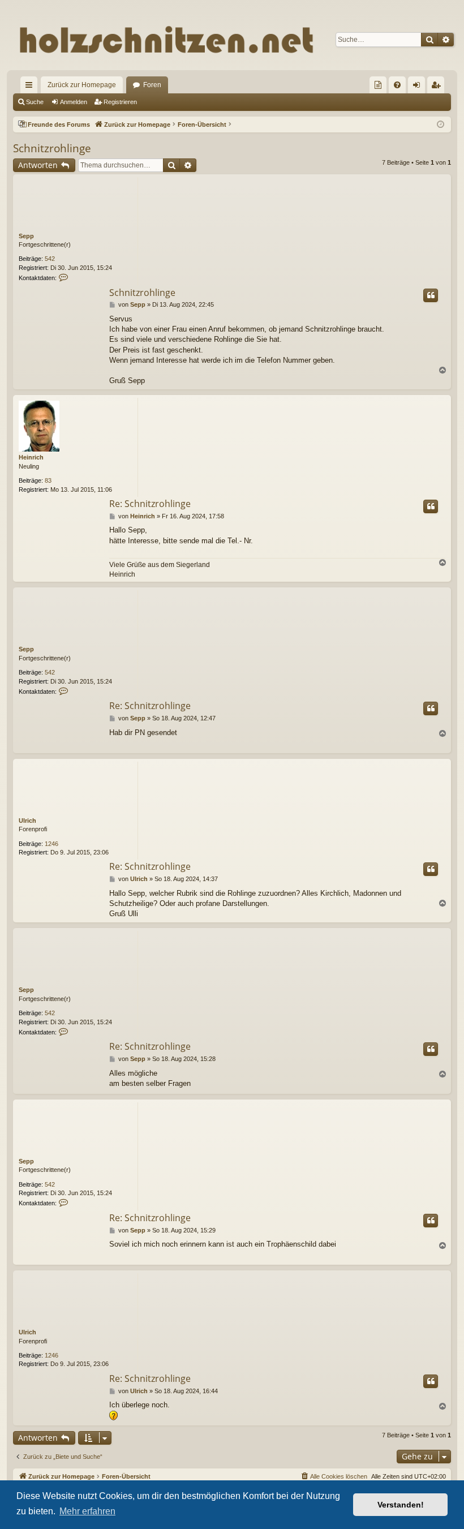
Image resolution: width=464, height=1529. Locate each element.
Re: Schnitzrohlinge (150, 503)
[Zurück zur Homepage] (232, 39)
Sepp (26, 236)
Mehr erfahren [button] (87, 1511)
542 (50, 258)
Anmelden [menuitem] (419, 87)
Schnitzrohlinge (52, 148)
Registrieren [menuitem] (438, 87)
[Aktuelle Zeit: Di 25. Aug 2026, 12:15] (440, 124)
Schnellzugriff (31, 87)
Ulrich (27, 820)
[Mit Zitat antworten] (430, 295)
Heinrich (31, 457)
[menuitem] (378, 84)
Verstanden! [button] (400, 1504)
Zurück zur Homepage (82, 85)
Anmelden (73, 101)
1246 (51, 843)
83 (48, 480)
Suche (35, 101)
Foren (152, 85)
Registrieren (120, 101)
